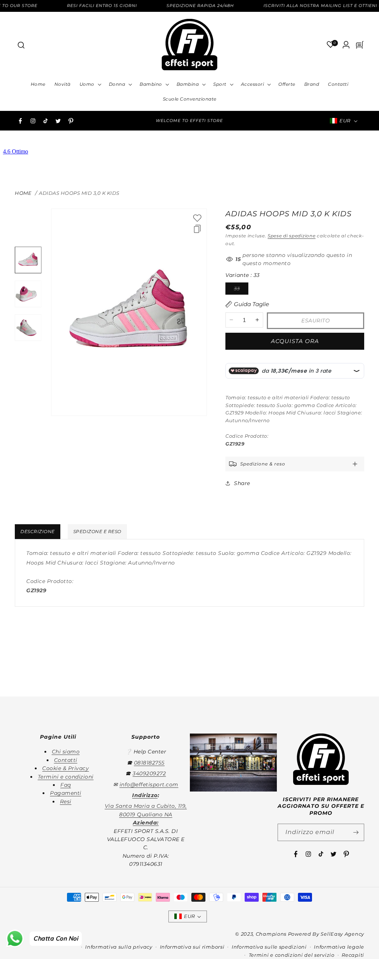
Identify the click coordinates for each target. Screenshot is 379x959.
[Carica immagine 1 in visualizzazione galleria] (28, 260)
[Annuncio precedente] (123, 121)
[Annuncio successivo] (255, 121)
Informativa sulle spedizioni (269, 947)
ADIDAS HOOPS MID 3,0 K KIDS (79, 193)
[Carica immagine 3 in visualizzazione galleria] (28, 328)
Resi (65, 801)
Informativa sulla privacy (118, 947)
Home (23, 193)
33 (241, 290)
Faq (65, 785)
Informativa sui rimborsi (192, 947)
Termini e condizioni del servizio (292, 955)
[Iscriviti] (356, 832)
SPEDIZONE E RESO (97, 531)
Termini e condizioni (66, 776)
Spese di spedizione (291, 235)
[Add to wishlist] (197, 218)
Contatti (65, 760)
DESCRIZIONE (37, 531)
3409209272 (149, 773)
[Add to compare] (197, 229)
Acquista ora (295, 341)
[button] (21, 45)
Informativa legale (339, 947)
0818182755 (149, 762)
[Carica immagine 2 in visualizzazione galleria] (28, 294)
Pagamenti (65, 793)
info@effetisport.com (149, 784)
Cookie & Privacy (65, 768)
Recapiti (353, 955)
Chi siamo (66, 751)
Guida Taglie (251, 304)
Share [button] (242, 483)
